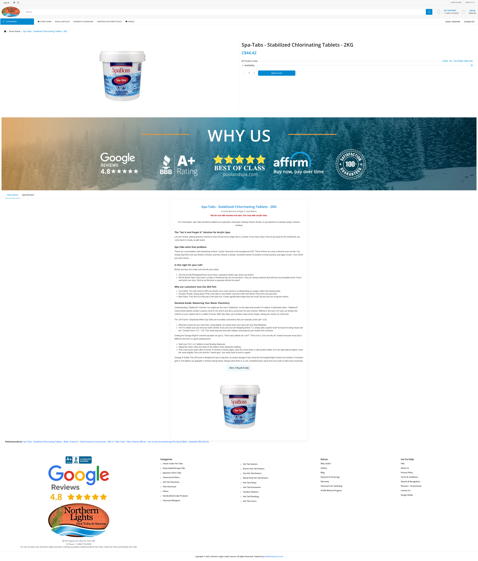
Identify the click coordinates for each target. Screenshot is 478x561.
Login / (448, 21)
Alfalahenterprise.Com (273, 556)
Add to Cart (276, 73)
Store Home (14, 31)
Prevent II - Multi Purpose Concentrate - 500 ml (92, 441)
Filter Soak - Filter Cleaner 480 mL (130, 441)
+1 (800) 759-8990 (451, 13)
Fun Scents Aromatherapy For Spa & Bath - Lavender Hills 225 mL (178, 441)
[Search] (429, 12)
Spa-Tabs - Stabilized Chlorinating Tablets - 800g (45, 441)
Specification (28, 194)
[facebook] (14, 2)
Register (456, 21)
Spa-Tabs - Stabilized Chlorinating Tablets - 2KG (45, 31)
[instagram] (18, 2)
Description (12, 194)
